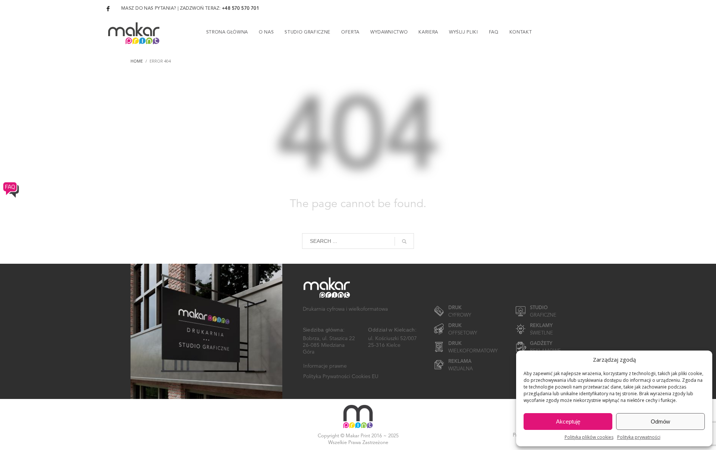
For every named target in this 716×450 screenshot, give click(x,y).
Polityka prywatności (638, 437)
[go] (404, 241)
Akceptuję (568, 421)
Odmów (660, 421)
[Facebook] (108, 8)
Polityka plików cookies (589, 437)
